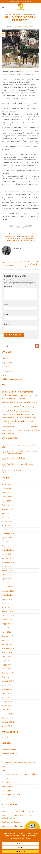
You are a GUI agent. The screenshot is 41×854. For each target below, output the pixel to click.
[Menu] (3, 6)
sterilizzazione (30, 240)
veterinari (4, 433)
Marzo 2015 (6, 632)
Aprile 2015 (6, 628)
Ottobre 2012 (7, 726)
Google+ (5, 738)
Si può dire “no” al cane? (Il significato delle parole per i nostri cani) (30, 264)
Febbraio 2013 (7, 714)
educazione (20, 417)
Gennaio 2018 (7, 570)
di (28, 414)
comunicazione (22, 414)
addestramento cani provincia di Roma (22, 395)
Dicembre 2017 (8, 574)
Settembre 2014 (8, 648)
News (4, 375)
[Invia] (37, 346)
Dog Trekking (7, 363)
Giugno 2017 (7, 583)
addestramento (11, 391)
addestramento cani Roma (13, 398)
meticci (22, 240)
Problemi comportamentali (24, 14)
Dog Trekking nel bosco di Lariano (20, 464)
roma (26, 429)
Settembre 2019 (8, 550)
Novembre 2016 (8, 591)
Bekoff (31, 402)
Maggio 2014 (7, 665)
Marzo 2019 (6, 554)
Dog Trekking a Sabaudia (16, 458)
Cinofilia (9, 14)
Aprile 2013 (6, 705)
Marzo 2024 (6, 501)
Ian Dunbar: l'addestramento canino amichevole (20, 774)
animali (26, 402)
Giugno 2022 (7, 517)
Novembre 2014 (8, 644)
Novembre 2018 (8, 558)
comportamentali (27, 411)
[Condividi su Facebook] (15, 226)
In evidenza (6, 367)
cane (13, 238)
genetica (4, 424)
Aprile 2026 (6, 484)
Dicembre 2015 (8, 615)
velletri (36, 430)
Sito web (7, 324)
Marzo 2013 (6, 710)
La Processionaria (14, 470)
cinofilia (11, 410)
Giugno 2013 (7, 697)
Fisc (3, 766)
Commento (8, 286)
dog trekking (32, 414)
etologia (17, 240)
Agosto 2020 (7, 538)
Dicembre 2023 (8, 505)
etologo (25, 421)
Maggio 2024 (7, 497)
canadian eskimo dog (7, 407)
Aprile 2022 (6, 525)
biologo (36, 402)
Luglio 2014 (6, 656)
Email (6, 314)
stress (31, 430)
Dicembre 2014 (8, 640)
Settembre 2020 (8, 533)
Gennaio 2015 (7, 636)
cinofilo (19, 411)
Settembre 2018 (8, 562)
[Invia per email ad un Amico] (22, 226)
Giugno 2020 (7, 542)
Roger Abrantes (8, 786)
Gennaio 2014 (7, 673)
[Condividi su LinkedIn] (30, 226)
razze (14, 430)
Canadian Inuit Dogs (9, 754)
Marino (18, 424)
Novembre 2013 (8, 681)
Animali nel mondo (9, 750)
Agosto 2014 (7, 652)
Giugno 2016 (7, 603)
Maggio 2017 (7, 587)
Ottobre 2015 (7, 620)
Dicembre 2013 (8, 677)
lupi (14, 424)
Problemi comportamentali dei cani (22, 427)
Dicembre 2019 (8, 546)
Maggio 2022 (7, 521)
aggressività (19, 402)
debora (32, 26)
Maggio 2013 (7, 701)
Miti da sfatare (7, 371)
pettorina (23, 424)
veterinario (10, 433)
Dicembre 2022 (8, 513)
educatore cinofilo (8, 418)
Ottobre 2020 (7, 529)
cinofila (4, 411)
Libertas (5, 778)
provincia (34, 427)
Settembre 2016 (8, 595)
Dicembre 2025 (8, 493)
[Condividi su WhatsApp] (11, 226)
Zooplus (5, 799)
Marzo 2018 (6, 566)
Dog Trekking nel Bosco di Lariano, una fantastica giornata (22, 452)
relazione (20, 430)
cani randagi (31, 238)
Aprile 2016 (6, 607)
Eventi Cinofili (7, 758)
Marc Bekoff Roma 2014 (11, 782)
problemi (28, 424)
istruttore (10, 424)
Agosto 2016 (7, 599)
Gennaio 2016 (7, 611)
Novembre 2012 (8, 722)
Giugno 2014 (7, 660)
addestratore (8, 401)
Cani (16, 238)
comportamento (9, 414)
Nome (7, 304)
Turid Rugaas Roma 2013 (11, 795)
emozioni (10, 421)
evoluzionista (32, 421)
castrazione (10, 240)
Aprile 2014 (6, 669)
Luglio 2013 (6, 693)
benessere (25, 236)
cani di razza (23, 238)
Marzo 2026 (6, 488)
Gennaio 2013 (7, 718)
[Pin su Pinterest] (26, 226)
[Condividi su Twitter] (18, 226)
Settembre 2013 (8, 689)
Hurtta (4, 770)
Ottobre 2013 (7, 685)
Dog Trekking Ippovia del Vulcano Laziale (23, 445)
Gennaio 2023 (7, 509)
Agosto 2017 (7, 579)
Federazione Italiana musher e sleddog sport (19, 762)
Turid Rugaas (6, 790)
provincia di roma (7, 430)
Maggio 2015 (7, 624)
